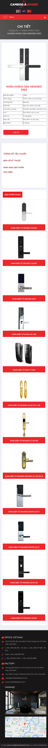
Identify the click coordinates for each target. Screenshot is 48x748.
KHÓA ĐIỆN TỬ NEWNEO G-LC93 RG (24, 441)
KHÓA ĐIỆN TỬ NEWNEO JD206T (24, 263)
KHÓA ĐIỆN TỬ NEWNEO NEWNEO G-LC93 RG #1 (24, 476)
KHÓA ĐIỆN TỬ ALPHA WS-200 (24, 334)
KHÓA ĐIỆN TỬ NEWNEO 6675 (24, 299)
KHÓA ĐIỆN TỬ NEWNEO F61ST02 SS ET (24, 512)
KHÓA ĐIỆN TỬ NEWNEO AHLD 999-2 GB (24, 405)
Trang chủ (13, 30)
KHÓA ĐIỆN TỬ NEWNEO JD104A (24, 618)
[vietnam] (29, 11)
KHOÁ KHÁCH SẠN (30, 30)
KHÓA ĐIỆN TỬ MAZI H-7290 (24, 370)
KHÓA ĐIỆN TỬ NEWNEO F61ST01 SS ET (24, 547)
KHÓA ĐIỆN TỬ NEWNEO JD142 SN (24, 583)
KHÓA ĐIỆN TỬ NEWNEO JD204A (24, 228)
